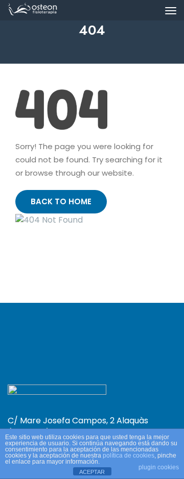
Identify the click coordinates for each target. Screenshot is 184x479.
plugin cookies (159, 467)
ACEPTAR (92, 472)
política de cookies (128, 455)
